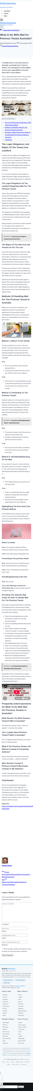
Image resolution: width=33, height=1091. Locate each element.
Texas (19, 1031)
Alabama (4, 995)
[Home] (1, 30)
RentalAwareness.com (13, 1059)
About (5, 16)
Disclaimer (27, 1061)
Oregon (19, 1022)
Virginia (19, 1036)
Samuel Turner (7, 865)
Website (5, 945)
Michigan (20, 1013)
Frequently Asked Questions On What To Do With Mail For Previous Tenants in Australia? (17, 134)
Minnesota (20, 1015)
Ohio (3, 1040)
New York (5, 1036)
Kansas (19, 1001)
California (5, 1001)
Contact (6, 13)
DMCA (8, 1064)
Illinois (19, 995)
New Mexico (5, 1034)
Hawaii (4, 1013)
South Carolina (21, 1027)
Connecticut (5, 1006)
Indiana (19, 997)
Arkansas (5, 999)
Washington (21, 1038)
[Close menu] (0, 1073)
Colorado (5, 1004)
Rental (8, 968)
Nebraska (5, 1027)
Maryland (20, 1008)
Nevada (4, 1029)
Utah (19, 1034)
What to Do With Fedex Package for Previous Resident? (14, 882)
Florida (4, 1008)
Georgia (4, 1011)
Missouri (4, 1025)
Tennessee (20, 1029)
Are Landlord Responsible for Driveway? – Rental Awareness (16, 874)
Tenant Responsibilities (10, 46)
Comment (6, 924)
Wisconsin (20, 1043)
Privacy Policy (15, 1064)
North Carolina (6, 1038)
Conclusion (8, 139)
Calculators (7, 11)
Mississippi (5, 1022)
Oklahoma (5, 1043)
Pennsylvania (21, 1025)
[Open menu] (1, 27)
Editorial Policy (19, 1061)
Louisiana (20, 1006)
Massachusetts (21, 1011)
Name (4, 931)
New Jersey (5, 1031)
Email (4, 938)
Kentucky (20, 1004)
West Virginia (21, 1040)
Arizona (4, 997)
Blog (8, 1061)
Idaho (4, 1015)
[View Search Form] (1, 19)
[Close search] (1, 1084)
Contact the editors (20, 986)
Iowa (19, 999)
